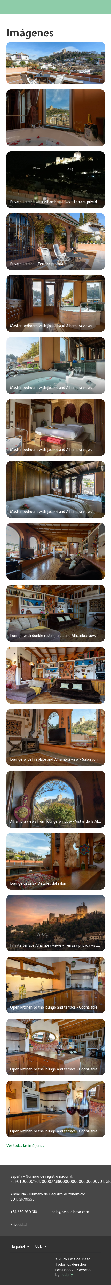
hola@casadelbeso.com (70, 1212)
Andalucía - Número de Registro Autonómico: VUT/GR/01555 (47, 1197)
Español (18, 1246)
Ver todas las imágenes (25, 1145)
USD (39, 1246)
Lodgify (66, 1274)
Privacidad (18, 1224)
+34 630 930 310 (23, 1212)
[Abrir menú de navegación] (10, 7)
